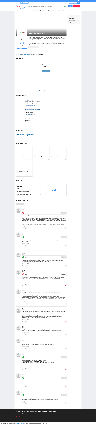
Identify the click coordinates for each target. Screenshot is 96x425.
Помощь (50, 411)
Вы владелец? (33, 46)
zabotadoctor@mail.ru (46, 71)
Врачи (39, 90)
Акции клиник (71, 18)
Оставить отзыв (22, 48)
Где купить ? (76, 6)
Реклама (23, 411)
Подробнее (44, 0)
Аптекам (27, 411)
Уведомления (20, 203)
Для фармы (44, 411)
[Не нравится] (25, 228)
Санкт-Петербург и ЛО (24, 2)
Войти (79, 2)
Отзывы (43, 90)
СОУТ (27, 413)
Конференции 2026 (72, 22)
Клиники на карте (72, 20)
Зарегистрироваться (73, 2)
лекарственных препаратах (20, 423)
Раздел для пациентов (51, 10)
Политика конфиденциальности (21, 413)
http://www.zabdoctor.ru (46, 70)
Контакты (18, 411)
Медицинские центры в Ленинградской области (25, 134)
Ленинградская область (26, 54)
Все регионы (18, 54)
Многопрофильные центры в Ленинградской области (26, 135)
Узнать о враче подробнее (30, 105)
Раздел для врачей (61, 10)
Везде (65, 6)
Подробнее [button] (63, 212)
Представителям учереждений (22, 50)
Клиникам (32, 411)
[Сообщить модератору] (65, 228)
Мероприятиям (38, 411)
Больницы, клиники (41, 10)
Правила (54, 411)
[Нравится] (23, 228)
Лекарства (33, 10)
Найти (70, 6)
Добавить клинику (72, 16)
